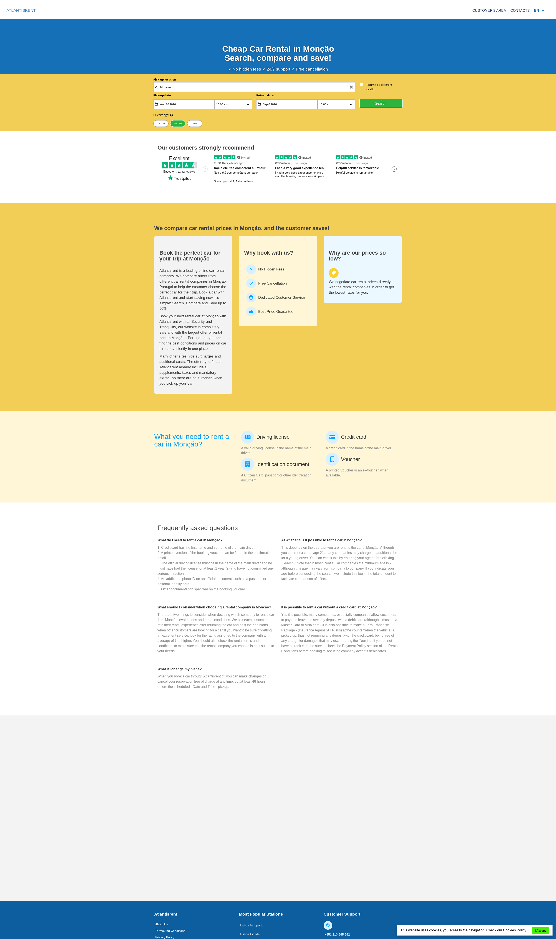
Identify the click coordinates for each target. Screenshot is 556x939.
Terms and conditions (170, 930)
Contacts (520, 10)
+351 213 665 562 (337, 934)
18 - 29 (161, 123)
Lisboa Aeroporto (251, 925)
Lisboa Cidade (250, 934)
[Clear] (351, 87)
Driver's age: (161, 115)
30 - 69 (178, 123)
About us (161, 924)
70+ (195, 123)
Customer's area (489, 10)
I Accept (540, 930)
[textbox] (254, 87)
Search (381, 103)
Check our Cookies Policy (506, 930)
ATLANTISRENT (21, 10)
